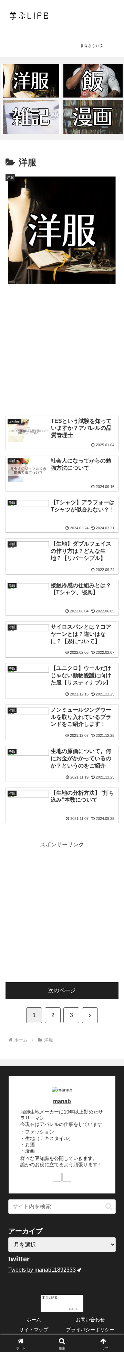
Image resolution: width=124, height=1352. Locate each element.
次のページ (62, 990)
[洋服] (31, 81)
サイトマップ (33, 1329)
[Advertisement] (62, 353)
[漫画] (93, 116)
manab (62, 1101)
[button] (109, 1206)
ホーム (34, 1319)
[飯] (93, 81)
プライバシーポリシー (90, 1329)
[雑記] (31, 116)
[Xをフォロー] (57, 1177)
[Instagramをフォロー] (66, 1177)
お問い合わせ (90, 1319)
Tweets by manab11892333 (42, 1270)
